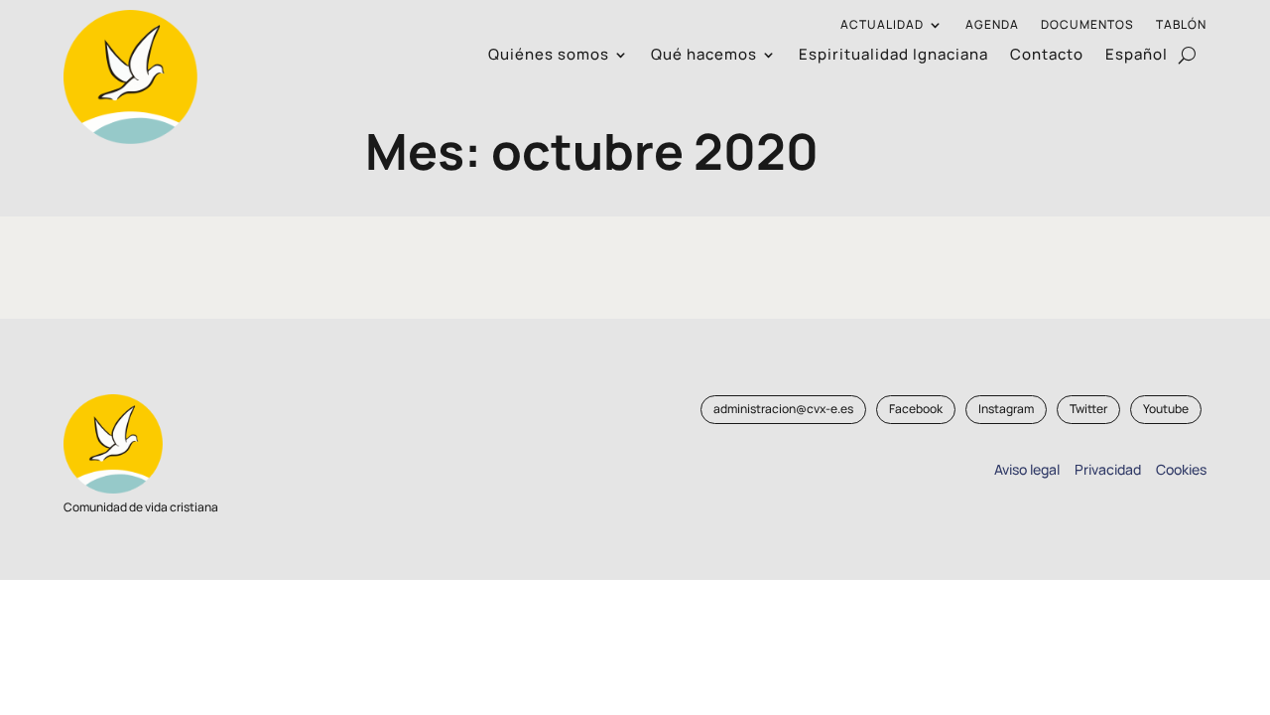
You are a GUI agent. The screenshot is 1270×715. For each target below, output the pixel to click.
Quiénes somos (548, 56)
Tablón (1181, 25)
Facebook (916, 408)
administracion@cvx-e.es (783, 408)
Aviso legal (1027, 469)
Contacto (1046, 56)
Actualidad (882, 25)
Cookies (1181, 469)
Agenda (992, 25)
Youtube (1166, 408)
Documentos (1087, 25)
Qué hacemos (704, 56)
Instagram (1006, 408)
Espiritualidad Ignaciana (893, 56)
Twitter (1088, 408)
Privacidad (1105, 469)
